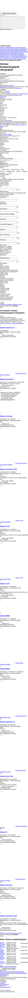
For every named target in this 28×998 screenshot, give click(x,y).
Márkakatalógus (4, 974)
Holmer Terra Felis (6, 776)
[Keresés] (12, 22)
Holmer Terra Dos (6, 416)
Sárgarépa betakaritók (15, 50)
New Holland (17, 58)
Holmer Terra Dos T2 (7, 327)
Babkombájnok (14, 53)
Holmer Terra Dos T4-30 (2, 954)
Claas (3, 57)
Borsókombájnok (4, 53)
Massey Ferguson (9, 58)
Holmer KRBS (5, 616)
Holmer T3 (3, 832)
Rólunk (2, 966)
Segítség (6, 966)
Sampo (23, 58)
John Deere (23, 57)
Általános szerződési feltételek (8, 971)
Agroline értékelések (21, 973)
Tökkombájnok (23, 49)
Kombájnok (18, 47)
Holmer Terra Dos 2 (7, 379)
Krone (1, 58)
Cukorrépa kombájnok (13, 49)
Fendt (13, 57)
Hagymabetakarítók (11, 51)
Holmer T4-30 (4, 526)
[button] (14, 37)
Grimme (17, 57)
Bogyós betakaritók (22, 51)
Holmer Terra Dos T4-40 (8, 469)
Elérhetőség (12, 966)
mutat (2, 303)
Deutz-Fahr (8, 57)
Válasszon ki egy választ (7, 399)
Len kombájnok (13, 54)
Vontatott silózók (4, 50)
